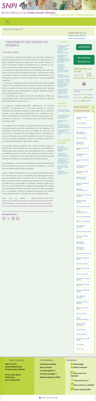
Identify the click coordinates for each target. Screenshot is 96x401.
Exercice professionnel (83, 206)
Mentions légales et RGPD (50, 377)
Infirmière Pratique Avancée (82, 236)
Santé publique (81, 330)
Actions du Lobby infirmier (81, 118)
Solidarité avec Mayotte (62, 121)
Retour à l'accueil (80, 367)
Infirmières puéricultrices (80, 242)
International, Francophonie (80, 248)
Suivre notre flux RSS (82, 389)
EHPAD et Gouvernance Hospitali (83, 195)
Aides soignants (81, 123)
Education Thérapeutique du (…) (83, 189)
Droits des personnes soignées (82, 184)
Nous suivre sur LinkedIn (84, 385)
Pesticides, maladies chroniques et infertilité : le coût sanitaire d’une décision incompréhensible (64, 49)
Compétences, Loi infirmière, (81, 154)
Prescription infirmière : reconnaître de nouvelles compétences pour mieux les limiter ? (63, 68)
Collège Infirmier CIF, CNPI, (82, 149)
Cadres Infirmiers (81, 138)
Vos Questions (46, 360)
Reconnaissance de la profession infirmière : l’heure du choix (64, 132)
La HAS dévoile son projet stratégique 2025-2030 (64, 116)
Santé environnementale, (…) (83, 318)
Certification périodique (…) (81, 143)
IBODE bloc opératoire (83, 221)
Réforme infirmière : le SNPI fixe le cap (64, 96)
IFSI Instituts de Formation (81, 226)
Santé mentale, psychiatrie (81, 324)
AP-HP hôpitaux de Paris (84, 128)
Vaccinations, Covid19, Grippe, (83, 339)
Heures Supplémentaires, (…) (83, 211)
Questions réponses (82, 264)
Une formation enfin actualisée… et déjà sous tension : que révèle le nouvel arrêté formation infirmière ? (64, 83)
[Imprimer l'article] (18, 219)
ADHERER (84, 47)
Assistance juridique (48, 364)
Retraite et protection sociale (83, 291)
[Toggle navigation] (7, 21)
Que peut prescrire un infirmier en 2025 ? (64, 111)
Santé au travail (81, 313)
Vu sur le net (80, 349)
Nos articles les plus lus (84, 59)
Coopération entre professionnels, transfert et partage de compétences (64, 161)
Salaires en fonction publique (82, 302)
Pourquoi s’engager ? (48, 374)
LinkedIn (89, 98)
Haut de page (78, 364)
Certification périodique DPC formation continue (63, 155)
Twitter (89, 95)
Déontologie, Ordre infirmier (82, 172)
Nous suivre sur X (81, 380)
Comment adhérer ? (48, 371)
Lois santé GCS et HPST (83, 253)
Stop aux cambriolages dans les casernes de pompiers (36, 33)
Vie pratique (80, 344)
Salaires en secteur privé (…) (82, 308)
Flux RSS (87, 101)
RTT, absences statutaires (80, 296)
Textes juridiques (81, 334)
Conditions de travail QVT (82, 160)
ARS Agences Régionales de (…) (82, 133)
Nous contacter (46, 367)
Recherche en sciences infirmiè (83, 279)
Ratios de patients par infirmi (83, 269)
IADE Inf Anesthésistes (83, 217)
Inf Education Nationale (83, 231)
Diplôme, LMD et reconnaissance (81, 178)
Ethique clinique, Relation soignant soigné (63, 167)
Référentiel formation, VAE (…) (83, 285)
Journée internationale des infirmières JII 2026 (64, 76)
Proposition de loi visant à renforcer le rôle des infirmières (64, 126)
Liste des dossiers (82, 111)
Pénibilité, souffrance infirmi (83, 258)
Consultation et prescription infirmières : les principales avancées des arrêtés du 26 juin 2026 (64, 58)
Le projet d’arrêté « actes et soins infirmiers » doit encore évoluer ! (63, 91)
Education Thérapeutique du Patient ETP (63, 172)
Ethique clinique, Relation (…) (81, 201)
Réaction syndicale (82, 274)
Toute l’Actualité (81, 107)
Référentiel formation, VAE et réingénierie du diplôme (63, 149)
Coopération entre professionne (81, 166)
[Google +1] (13, 219)
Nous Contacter (16, 360)
